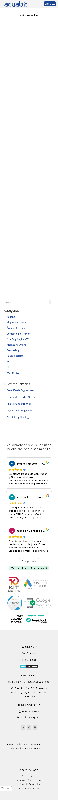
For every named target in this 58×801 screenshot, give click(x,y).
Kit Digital (29, 659)
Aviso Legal (28, 775)
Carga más (29, 561)
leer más (11, 111)
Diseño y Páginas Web (19, 339)
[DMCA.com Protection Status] (29, 667)
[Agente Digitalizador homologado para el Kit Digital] (14, 591)
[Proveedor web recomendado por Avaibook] (29, 623)
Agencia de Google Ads (19, 410)
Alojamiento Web (16, 322)
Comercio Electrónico (19, 333)
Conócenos (29, 653)
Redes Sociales (15, 355)
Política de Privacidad (29, 784)
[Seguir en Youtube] (35, 727)
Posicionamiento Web (19, 403)
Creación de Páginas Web (21, 390)
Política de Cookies (28, 788)
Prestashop (13, 350)
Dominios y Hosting (18, 417)
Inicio (22, 15)
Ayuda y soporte (30, 717)
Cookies (7, 788)
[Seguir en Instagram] (29, 727)
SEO (9, 367)
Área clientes (30, 711)
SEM (9, 361)
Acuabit (11, 317)
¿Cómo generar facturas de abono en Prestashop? (27, 181)
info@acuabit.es (38, 681)
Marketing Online (16, 344)
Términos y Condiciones (28, 780)
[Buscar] (50, 302)
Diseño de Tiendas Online (21, 397)
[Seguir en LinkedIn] (23, 727)
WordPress (13, 372)
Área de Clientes (16, 328)
